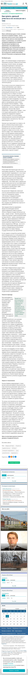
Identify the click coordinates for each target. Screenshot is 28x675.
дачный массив (5, 453)
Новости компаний (21, 633)
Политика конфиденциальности (9, 633)
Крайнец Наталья (6, 448)
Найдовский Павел (10, 445)
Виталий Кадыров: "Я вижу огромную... (12, 490)
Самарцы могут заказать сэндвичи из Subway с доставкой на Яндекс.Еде (14, 7)
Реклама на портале (6, 630)
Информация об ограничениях (19, 628)
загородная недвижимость (8, 450)
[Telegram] (13, 457)
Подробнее (3, 643)
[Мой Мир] (15, 457)
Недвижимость (5, 13)
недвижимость (14, 453)
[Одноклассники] (11, 457)
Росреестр (18, 445)
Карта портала (18, 630)
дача (17, 450)
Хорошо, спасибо (14, 670)
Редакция (9, 628)
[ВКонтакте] (9, 457)
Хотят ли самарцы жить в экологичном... (12, 500)
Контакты (4, 628)
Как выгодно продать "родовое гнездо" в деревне (11, 156)
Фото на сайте (5, 509)
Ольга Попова (9, 27)
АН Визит (14, 448)
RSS (13, 630)
